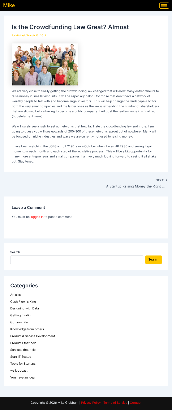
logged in (37, 217)
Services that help (23, 350)
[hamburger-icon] (164, 6)
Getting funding (21, 315)
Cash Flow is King (23, 302)
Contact (135, 403)
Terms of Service (115, 403)
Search (15, 252)
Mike (9, 5)
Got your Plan (20, 322)
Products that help (23, 343)
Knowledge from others (27, 329)
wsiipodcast (18, 370)
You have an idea (22, 377)
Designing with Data (24, 308)
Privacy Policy (91, 403)
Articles (15, 295)
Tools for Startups (23, 363)
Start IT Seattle (20, 357)
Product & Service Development (32, 336)
